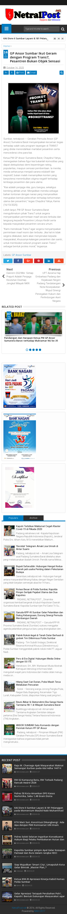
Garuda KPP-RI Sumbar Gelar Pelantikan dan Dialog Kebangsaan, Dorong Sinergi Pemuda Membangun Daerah (39, 615)
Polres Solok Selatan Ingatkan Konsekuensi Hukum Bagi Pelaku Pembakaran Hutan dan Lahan (39, 839)
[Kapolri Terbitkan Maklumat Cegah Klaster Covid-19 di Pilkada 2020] (9, 530)
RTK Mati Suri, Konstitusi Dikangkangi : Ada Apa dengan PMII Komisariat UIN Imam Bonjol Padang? (39, 825)
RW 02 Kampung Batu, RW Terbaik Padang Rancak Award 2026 (38, 781)
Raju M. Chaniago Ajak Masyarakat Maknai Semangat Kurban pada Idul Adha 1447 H (38, 767)
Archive (33, 518)
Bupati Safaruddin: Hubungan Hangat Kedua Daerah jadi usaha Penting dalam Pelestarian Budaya (39, 569)
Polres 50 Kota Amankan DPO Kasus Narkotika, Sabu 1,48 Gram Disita (34, 795)
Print (21, 72)
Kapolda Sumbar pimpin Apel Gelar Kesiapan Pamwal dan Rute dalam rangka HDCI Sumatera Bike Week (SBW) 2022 (39, 853)
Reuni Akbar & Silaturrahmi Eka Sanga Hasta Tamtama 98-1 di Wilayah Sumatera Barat (39, 703)
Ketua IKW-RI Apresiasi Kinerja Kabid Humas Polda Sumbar (39, 880)
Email (32, 72)
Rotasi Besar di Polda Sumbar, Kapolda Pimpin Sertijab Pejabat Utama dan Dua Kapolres (36, 592)
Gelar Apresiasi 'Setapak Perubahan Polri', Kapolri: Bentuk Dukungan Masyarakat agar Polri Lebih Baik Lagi (39, 896)
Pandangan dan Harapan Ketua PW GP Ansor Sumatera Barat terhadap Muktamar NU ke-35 (31, 339)
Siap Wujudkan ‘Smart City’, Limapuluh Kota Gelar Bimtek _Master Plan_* (39, 866)
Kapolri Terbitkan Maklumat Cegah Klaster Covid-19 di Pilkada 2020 (38, 528)
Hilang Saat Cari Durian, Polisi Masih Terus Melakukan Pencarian (38, 683)
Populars (13, 518)
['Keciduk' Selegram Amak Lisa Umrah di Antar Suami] (9, 550)
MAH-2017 (39, 911)
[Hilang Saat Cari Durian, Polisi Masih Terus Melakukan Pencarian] (9, 686)
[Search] (62, 29)
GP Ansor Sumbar (21, 255)
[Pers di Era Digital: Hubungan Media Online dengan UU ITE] (9, 663)
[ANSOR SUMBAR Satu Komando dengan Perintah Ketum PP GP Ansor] (9, 729)
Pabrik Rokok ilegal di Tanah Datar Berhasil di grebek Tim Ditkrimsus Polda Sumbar (39, 637)
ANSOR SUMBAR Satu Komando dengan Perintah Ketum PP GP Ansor (37, 727)
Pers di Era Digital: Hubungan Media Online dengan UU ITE (38, 660)
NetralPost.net (19, 908)
